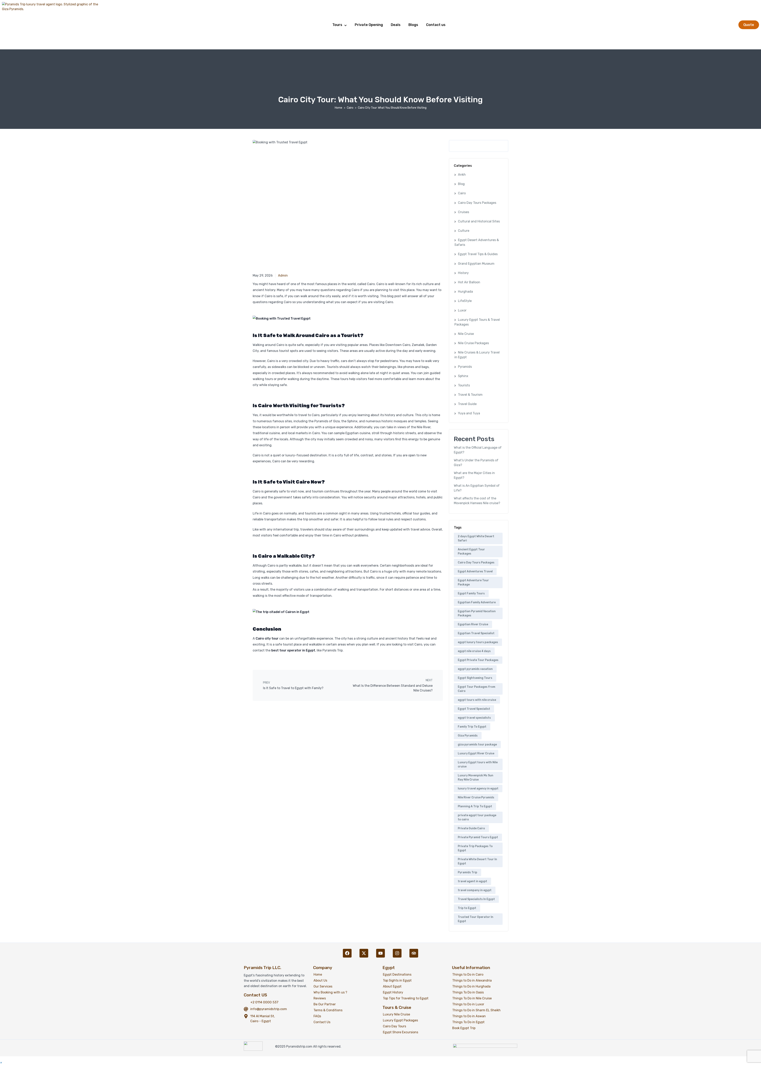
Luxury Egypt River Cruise (476, 753)
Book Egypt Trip (463, 1028)
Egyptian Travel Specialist (476, 633)
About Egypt (392, 986)
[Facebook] (347, 953)
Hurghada (465, 291)
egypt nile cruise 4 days (474, 651)
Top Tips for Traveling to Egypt (405, 998)
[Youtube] (380, 953)
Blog (461, 184)
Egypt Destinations (397, 974)
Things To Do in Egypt (468, 1022)
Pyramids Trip (467, 872)
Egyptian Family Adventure (477, 602)
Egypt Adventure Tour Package (473, 582)
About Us (320, 980)
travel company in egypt (474, 890)
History (463, 273)
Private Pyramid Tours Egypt (478, 837)
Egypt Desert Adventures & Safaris (476, 242)
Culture (463, 231)
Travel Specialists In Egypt (476, 899)
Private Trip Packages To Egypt (475, 848)
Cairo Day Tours (394, 1026)
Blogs (413, 25)
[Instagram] (397, 953)
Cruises (463, 212)
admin (283, 275)
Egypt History (393, 992)
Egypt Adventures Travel (475, 571)
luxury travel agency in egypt (478, 788)
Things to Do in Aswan (469, 1016)
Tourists (464, 385)
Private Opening (369, 25)
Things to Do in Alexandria (472, 980)
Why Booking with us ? (330, 992)
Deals (396, 25)
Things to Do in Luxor (468, 1004)
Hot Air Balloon (469, 282)
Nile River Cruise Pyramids (476, 797)
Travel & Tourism (470, 395)
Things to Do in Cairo (467, 974)
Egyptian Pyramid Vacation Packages (477, 613)
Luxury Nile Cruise (396, 1014)
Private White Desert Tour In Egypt (477, 861)
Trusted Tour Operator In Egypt (475, 919)
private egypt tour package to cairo (477, 817)
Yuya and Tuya (469, 413)
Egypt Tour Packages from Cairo (476, 689)
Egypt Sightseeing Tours (475, 678)
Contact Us (322, 1022)
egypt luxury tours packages (478, 642)
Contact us (436, 25)
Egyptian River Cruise (473, 624)
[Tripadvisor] (413, 953)
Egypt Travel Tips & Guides (478, 254)
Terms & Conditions (328, 1010)
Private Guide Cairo (471, 828)
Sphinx (463, 376)
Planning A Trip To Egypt (475, 806)
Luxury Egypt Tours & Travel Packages (477, 322)
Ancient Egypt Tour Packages (471, 551)
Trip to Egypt (467, 908)
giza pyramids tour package (477, 744)
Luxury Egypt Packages (400, 1020)
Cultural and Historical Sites (479, 221)
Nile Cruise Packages (473, 343)
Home (338, 107)
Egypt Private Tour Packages (478, 660)
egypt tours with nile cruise (477, 700)
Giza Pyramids (468, 735)
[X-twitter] (363, 953)
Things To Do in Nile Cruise (472, 998)
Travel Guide (467, 404)
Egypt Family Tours (471, 593)
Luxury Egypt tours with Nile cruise (478, 764)
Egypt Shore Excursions (400, 1032)
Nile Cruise (466, 334)
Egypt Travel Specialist (474, 709)
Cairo (350, 107)
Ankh (462, 174)
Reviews (320, 998)
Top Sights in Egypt (397, 980)
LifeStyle (465, 301)
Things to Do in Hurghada (471, 986)
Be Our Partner (325, 1004)
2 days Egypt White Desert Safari (476, 538)
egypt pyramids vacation (475, 669)
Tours (337, 25)
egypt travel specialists (474, 717)
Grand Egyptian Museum (476, 263)
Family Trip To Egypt (472, 726)
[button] (1, 1062)
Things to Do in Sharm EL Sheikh (476, 1010)
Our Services (323, 986)
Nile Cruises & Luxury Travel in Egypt (477, 355)
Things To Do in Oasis (468, 992)
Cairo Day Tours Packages (477, 203)
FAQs (317, 1016)
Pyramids (465, 367)
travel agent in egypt (472, 881)
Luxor (462, 310)
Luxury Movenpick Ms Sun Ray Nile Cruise (475, 777)
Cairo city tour (267, 638)
